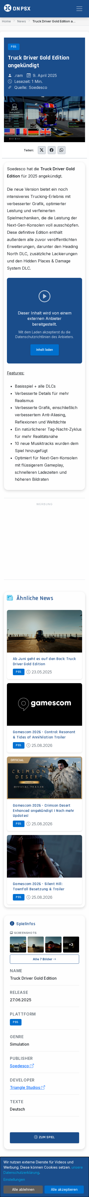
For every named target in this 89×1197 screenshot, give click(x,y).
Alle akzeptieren (64, 1189)
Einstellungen (14, 1179)
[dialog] (44, 1177)
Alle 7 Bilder (43, 959)
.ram (18, 75)
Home (6, 21)
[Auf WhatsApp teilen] (62, 150)
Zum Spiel (46, 1137)
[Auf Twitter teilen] (42, 150)
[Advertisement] (44, 541)
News (21, 21)
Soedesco (20, 1065)
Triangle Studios (25, 1087)
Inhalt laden (44, 350)
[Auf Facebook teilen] (52, 150)
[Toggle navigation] (79, 8)
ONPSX (21, 8)
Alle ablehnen (23, 1189)
